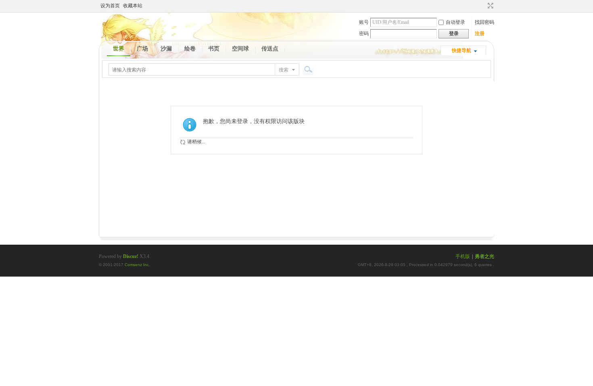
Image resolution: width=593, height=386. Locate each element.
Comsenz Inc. (137, 264)
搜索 (283, 70)
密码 (364, 33)
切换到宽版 (489, 5)
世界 (118, 49)
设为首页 (110, 5)
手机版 (462, 256)
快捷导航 (461, 50)
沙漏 (166, 49)
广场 (142, 49)
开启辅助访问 (483, 5)
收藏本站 (132, 5)
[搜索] (307, 69)
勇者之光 (484, 256)
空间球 (240, 49)
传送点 (269, 49)
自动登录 (455, 22)
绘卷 (190, 49)
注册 (479, 33)
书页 (213, 49)
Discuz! (130, 256)
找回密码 (484, 22)
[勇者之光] (132, 31)
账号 (364, 22)
